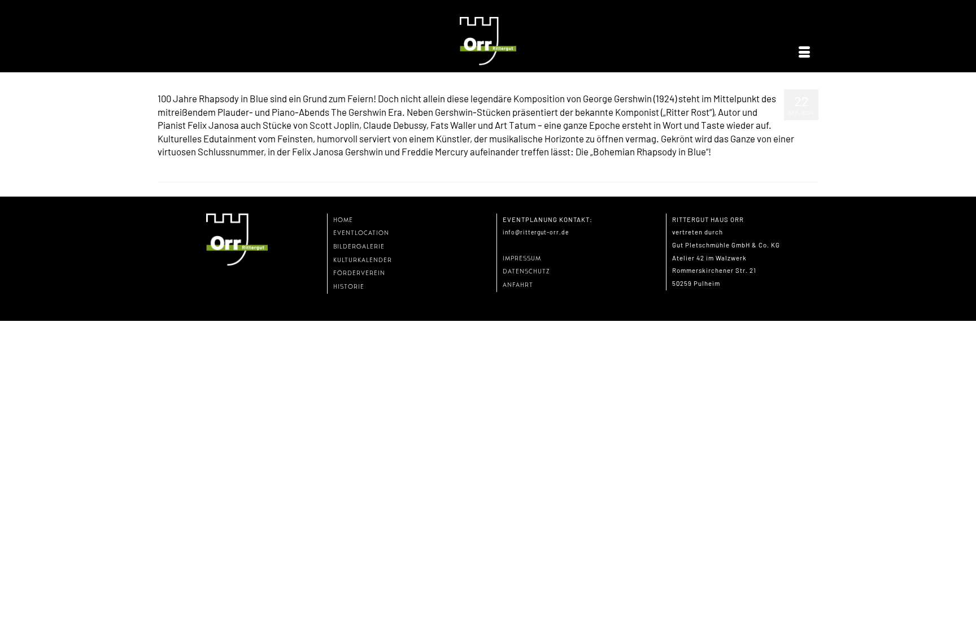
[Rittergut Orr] (488, 41)
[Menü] (804, 52)
